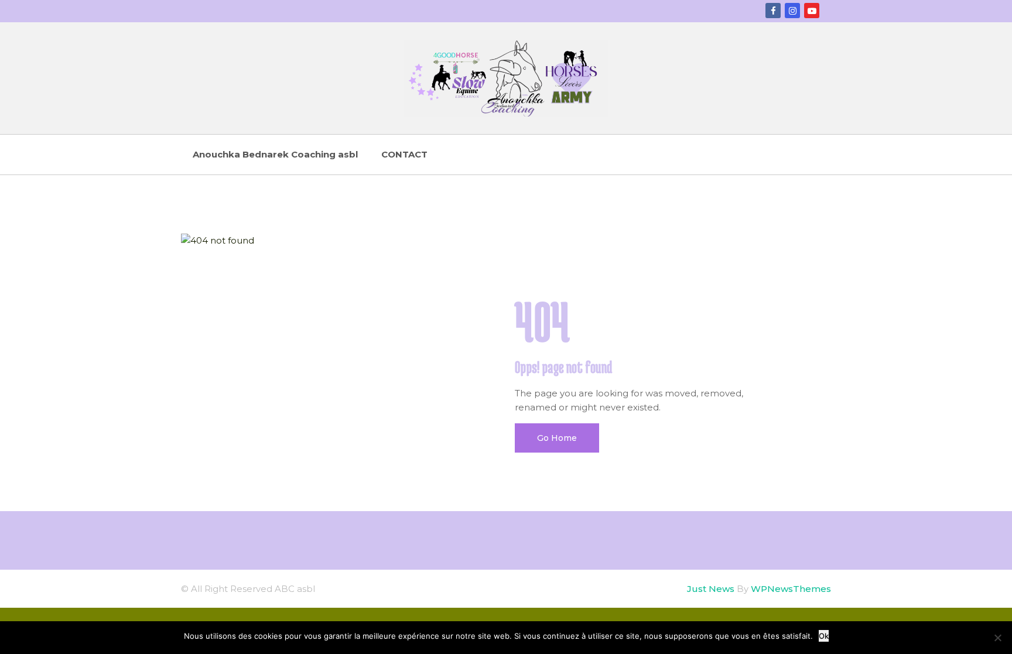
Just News (710, 588)
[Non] (997, 637)
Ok (824, 636)
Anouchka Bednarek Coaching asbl (275, 154)
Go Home (557, 438)
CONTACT (404, 154)
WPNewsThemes (791, 588)
